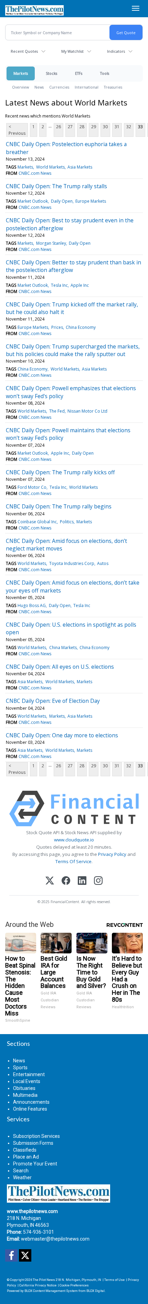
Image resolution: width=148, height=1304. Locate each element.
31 (117, 127)
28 (82, 127)
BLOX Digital (95, 1291)
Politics (67, 522)
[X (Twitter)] (50, 881)
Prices (57, 327)
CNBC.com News (35, 173)
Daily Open (62, 201)
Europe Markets (90, 201)
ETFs (78, 73)
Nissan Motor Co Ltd (87, 411)
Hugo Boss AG (32, 605)
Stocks (51, 73)
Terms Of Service (73, 861)
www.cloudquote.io (74, 840)
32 (128, 127)
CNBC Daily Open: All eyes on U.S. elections (60, 666)
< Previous (17, 130)
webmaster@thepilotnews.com (55, 1239)
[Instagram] (98, 881)
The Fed (57, 411)
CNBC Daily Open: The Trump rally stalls (56, 186)
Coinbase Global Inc (37, 522)
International (86, 87)
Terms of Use (114, 1280)
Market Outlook (33, 201)
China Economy (81, 327)
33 (140, 127)
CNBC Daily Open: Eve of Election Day (53, 701)
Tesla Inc (59, 285)
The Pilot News (44, 1280)
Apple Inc (80, 285)
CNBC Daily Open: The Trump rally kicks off (60, 472)
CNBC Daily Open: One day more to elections (62, 735)
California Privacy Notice (37, 1285)
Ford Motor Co (32, 487)
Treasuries (113, 87)
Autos (102, 563)
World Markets (50, 167)
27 (70, 127)
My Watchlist (72, 51)
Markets (20, 73)
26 (58, 127)
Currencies (59, 87)
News (39, 87)
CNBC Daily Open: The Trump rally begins (59, 506)
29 (93, 127)
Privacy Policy (112, 854)
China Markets (63, 647)
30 (105, 127)
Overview (20, 87)
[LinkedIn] (82, 881)
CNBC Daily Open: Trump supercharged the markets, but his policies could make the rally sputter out (73, 350)
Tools (104, 73)
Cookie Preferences (74, 1285)
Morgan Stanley (51, 243)
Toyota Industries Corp (71, 563)
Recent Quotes (24, 51)
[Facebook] (66, 881)
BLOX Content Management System (51, 1291)
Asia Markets (79, 167)
